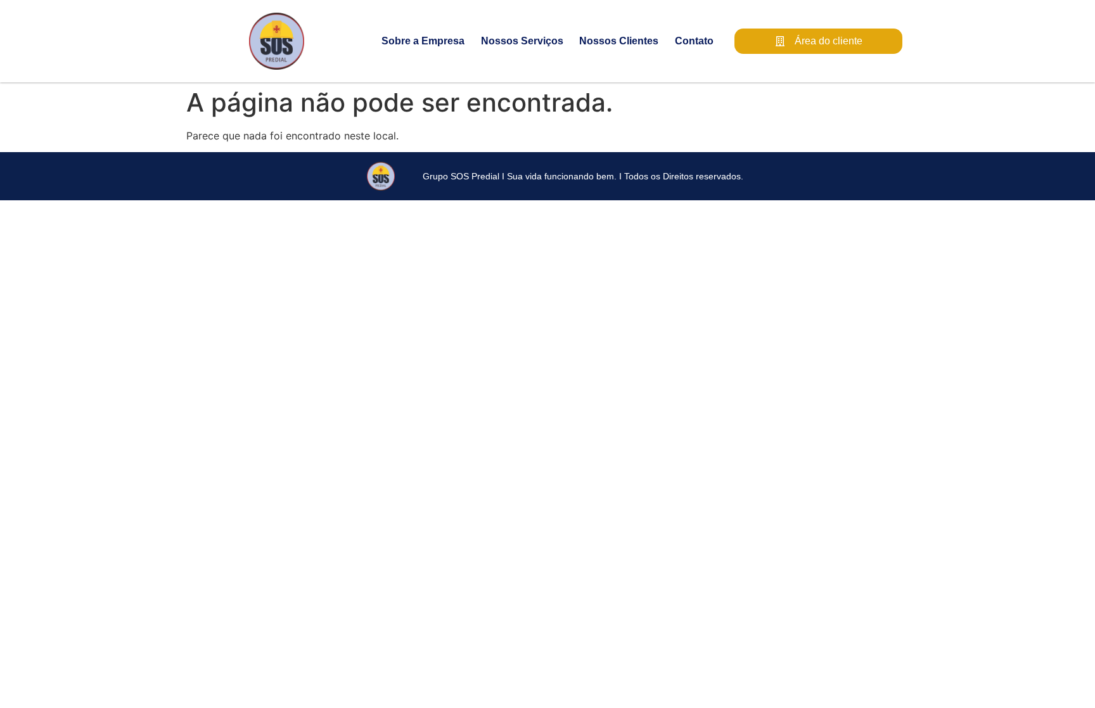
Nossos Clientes (618, 40)
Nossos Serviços (522, 40)
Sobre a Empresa (422, 40)
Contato (694, 40)
